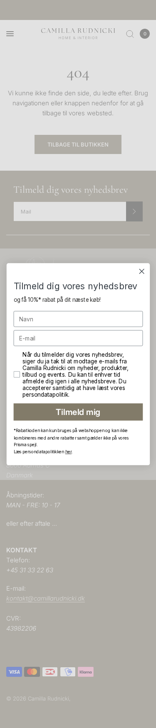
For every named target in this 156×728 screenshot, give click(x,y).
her (68, 451)
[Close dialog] (141, 271)
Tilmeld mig (78, 412)
